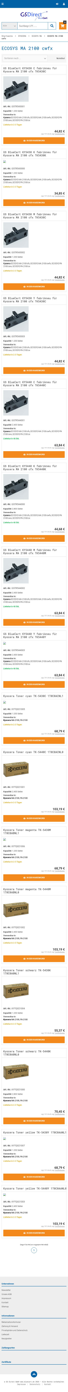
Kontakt (5, 1302)
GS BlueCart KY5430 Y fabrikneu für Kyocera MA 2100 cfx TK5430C (30, 299)
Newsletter (6, 1290)
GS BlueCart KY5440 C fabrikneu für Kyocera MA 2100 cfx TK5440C (30, 383)
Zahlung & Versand (10, 1326)
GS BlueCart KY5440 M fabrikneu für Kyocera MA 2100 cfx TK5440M (30, 551)
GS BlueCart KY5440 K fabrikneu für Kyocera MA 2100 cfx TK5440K (30, 467)
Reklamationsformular (11, 1322)
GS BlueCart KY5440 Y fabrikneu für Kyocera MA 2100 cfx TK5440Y (30, 635)
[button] (9, 25)
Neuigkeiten (7, 1339)
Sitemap (5, 1307)
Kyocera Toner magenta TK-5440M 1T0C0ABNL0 (27, 890)
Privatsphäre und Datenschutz (15, 1330)
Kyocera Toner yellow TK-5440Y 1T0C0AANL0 (35, 1188)
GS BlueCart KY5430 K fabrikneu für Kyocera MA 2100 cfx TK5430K (30, 153)
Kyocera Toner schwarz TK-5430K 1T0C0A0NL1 (27, 972)
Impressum (6, 1298)
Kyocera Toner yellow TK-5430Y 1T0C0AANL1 (35, 1132)
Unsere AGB (7, 1294)
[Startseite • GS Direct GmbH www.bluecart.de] (34, 16)
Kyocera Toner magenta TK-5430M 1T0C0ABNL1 (27, 831)
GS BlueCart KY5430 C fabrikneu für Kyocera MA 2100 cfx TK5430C (30, 70)
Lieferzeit (5, 1334)
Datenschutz (35, 1384)
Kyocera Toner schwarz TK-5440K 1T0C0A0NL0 (27, 1053)
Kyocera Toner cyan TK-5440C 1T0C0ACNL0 (33, 752)
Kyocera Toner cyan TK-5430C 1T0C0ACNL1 (33, 696)
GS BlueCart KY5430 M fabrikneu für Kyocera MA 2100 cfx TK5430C (30, 216)
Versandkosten (60, 134)
